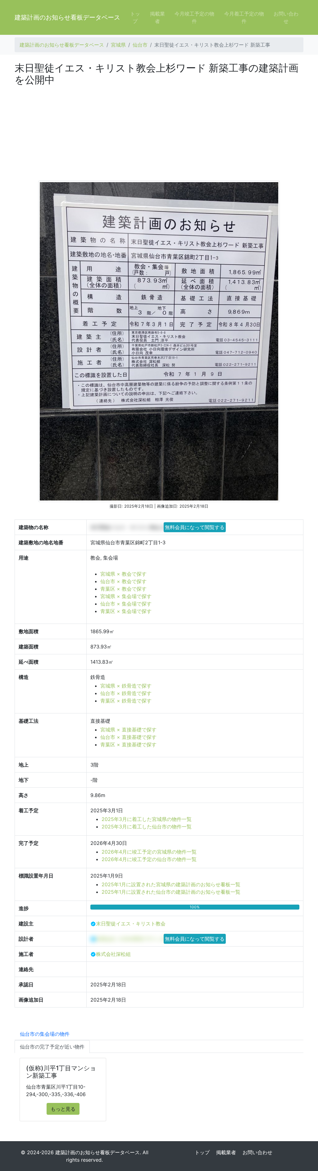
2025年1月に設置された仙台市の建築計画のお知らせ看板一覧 (171, 892)
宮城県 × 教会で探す (123, 574)
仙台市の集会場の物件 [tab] (45, 1034)
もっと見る (63, 1109)
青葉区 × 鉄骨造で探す (126, 701)
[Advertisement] (159, 132)
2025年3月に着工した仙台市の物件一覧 (147, 826)
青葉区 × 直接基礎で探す (128, 744)
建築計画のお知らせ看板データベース (67, 17)
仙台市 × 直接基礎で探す (128, 737)
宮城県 (118, 45)
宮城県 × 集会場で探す (126, 596)
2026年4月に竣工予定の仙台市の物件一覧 (149, 859)
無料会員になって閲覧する (195, 527)
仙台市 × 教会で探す (123, 581)
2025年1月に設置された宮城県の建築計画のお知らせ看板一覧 (171, 884)
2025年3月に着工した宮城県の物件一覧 (147, 819)
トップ (135, 17)
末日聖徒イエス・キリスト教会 (131, 923)
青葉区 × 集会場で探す (126, 611)
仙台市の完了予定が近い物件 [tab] (52, 1047)
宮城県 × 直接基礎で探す (128, 729)
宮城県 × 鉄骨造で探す (126, 686)
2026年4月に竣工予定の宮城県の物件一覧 (149, 852)
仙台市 (140, 45)
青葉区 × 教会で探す (123, 589)
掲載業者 (157, 17)
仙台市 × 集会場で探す (126, 604)
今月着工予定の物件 (244, 17)
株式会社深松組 (113, 954)
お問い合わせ (286, 17)
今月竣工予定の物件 (194, 17)
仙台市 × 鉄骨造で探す (126, 693)
